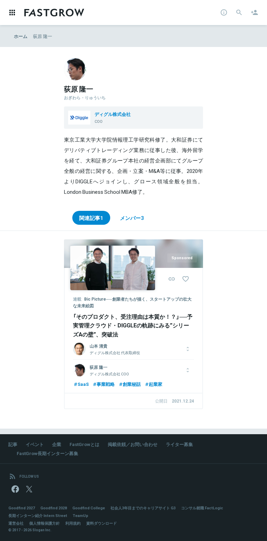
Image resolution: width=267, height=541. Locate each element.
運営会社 (16, 523)
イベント (35, 444)
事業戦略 (106, 384)
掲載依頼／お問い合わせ (132, 444)
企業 (56, 444)
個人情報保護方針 (44, 523)
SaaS (83, 384)
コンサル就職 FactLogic (202, 508)
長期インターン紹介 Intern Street (37, 515)
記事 (12, 444)
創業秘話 (132, 384)
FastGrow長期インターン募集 (47, 453)
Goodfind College (88, 508)
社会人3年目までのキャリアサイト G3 (143, 508)
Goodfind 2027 (21, 508)
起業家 (155, 384)
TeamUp (80, 515)
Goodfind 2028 (53, 508)
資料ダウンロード (101, 523)
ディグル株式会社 (113, 114)
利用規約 (73, 523)
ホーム (20, 36)
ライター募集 (179, 444)
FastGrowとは (84, 444)
